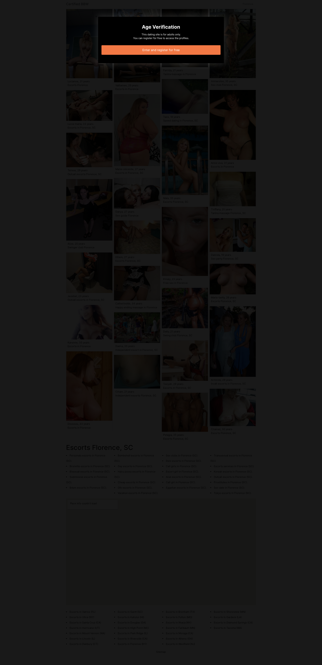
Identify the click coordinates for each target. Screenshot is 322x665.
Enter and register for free (161, 50)
